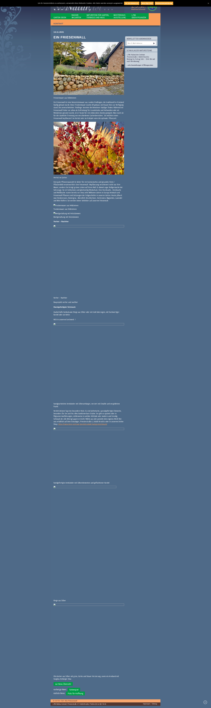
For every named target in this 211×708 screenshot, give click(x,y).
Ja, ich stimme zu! (131, 3)
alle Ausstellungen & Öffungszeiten (140, 65)
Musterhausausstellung (120, 16)
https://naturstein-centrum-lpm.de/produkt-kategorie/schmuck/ (82, 424)
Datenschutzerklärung (164, 3)
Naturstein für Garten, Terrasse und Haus (97, 16)
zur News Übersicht (63, 684)
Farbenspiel (73, 689)
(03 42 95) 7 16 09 (100, 704)
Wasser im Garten (76, 16)
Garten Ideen (60, 17)
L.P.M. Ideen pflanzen (139, 16)
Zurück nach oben (205, 702)
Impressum (146, 704)
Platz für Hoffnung (75, 693)
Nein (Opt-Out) (147, 3)
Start (62, 701)
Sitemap (154, 704)
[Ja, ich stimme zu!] (208, 3)
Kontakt (58, 24)
